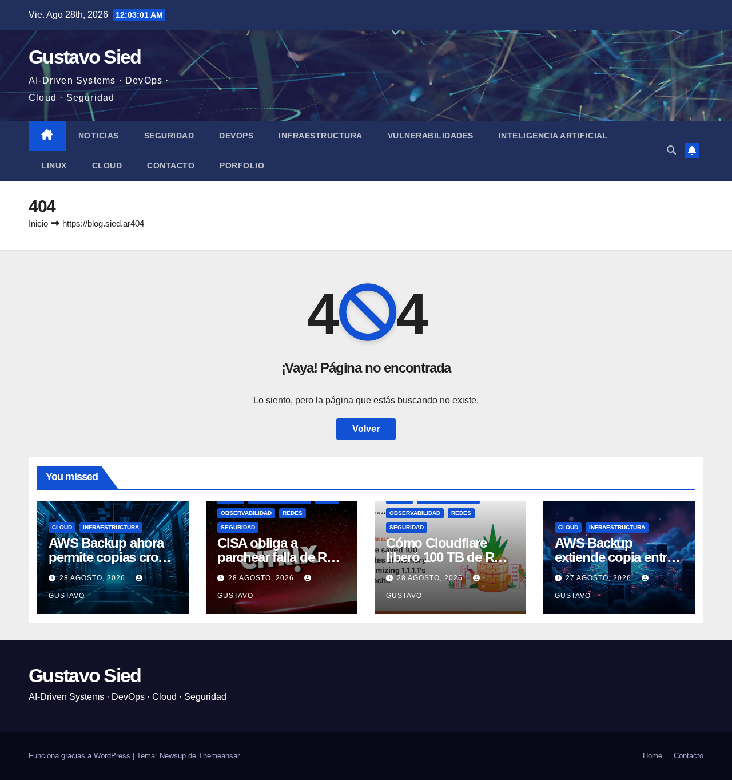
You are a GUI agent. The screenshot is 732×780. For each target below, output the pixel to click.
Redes (293, 513)
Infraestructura (321, 135)
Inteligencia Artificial (553, 135)
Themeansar (219, 755)
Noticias (98, 135)
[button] (671, 150)
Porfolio (242, 165)
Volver (366, 429)
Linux (54, 165)
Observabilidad (246, 513)
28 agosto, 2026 (93, 578)
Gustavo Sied (85, 57)
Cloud (107, 165)
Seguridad (169, 135)
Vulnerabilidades (431, 135)
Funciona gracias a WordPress (81, 755)
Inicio (38, 223)
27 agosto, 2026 (600, 578)
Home (652, 755)
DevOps (236, 135)
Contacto (170, 165)
